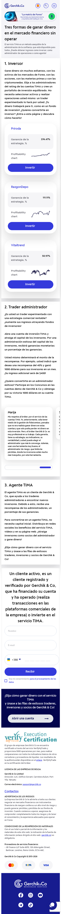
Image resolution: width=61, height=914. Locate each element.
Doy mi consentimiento (32, 680)
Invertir (30, 167)
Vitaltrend (18, 245)
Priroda (16, 128)
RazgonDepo (19, 187)
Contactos (12, 791)
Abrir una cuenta (23, 718)
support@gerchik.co (32, 785)
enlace (39, 760)
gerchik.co (46, 835)
